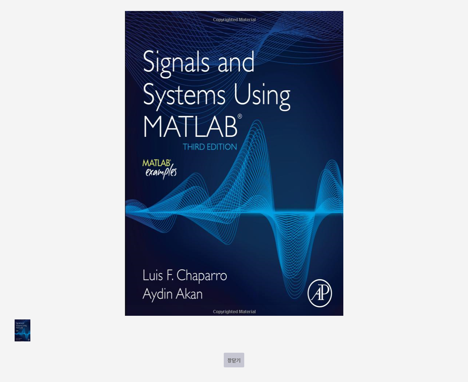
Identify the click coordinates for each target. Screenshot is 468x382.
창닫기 (234, 360)
